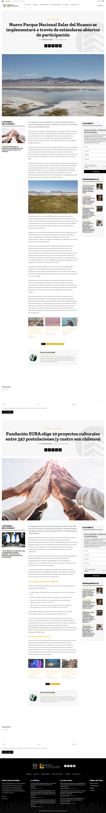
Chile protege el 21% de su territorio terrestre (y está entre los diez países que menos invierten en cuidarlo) (73, 792)
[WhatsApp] (56, 45)
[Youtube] (103, 1)
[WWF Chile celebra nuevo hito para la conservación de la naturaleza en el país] (69, 321)
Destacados (5, 144)
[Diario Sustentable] (34, 357)
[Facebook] (98, 1)
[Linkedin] (60, 45)
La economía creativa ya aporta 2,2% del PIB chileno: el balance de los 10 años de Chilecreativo (88, 200)
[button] (25, 8)
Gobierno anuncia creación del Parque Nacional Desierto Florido (52, 330)
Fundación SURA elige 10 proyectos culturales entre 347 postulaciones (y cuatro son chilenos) (12, 149)
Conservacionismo (53, 19)
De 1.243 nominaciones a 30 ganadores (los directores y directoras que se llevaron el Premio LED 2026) (72, 800)
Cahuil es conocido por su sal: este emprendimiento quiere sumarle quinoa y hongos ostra (88, 189)
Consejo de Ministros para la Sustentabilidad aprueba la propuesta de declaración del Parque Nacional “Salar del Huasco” (35, 332)
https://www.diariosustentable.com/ (48, 354)
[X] (101, 1)
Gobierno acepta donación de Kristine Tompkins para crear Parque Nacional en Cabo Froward (80, 376)
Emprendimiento (86, 184)
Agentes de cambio (64, 788)
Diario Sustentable (47, 39)
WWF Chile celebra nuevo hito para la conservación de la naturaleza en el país (69, 330)
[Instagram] (99, 1)
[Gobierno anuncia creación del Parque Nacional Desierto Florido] (52, 321)
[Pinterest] (53, 45)
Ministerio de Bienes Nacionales (55, 344)
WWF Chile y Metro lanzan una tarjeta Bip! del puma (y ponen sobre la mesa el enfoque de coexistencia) (72, 785)
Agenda (84, 206)
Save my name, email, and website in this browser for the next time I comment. (25, 408)
